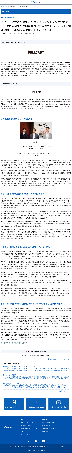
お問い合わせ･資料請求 (58, 404)
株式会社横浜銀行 (36, 377)
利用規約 (62, 446)
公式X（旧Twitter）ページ (28, 441)
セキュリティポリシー (52, 446)
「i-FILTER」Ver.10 (16, 106)
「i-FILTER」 (15, 83)
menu (2, 2)
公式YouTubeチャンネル (43, 441)
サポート (23, 432)
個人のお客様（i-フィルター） (29, 429)
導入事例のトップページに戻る (59, 359)
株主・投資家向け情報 (48, 422)
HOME (2, 6)
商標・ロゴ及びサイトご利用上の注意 (25, 446)
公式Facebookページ (36, 441)
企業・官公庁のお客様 (27, 422)
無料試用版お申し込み (36, 404)
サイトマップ (11, 446)
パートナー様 (24, 435)
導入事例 (7, 6)
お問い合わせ (45, 432)
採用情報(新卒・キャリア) (49, 429)
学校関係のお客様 (26, 425)
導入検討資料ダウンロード (13, 404)
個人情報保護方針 (41, 446)
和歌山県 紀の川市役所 (36, 385)
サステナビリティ (46, 425)
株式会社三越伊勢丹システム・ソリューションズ (36, 369)
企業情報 (44, 419)
